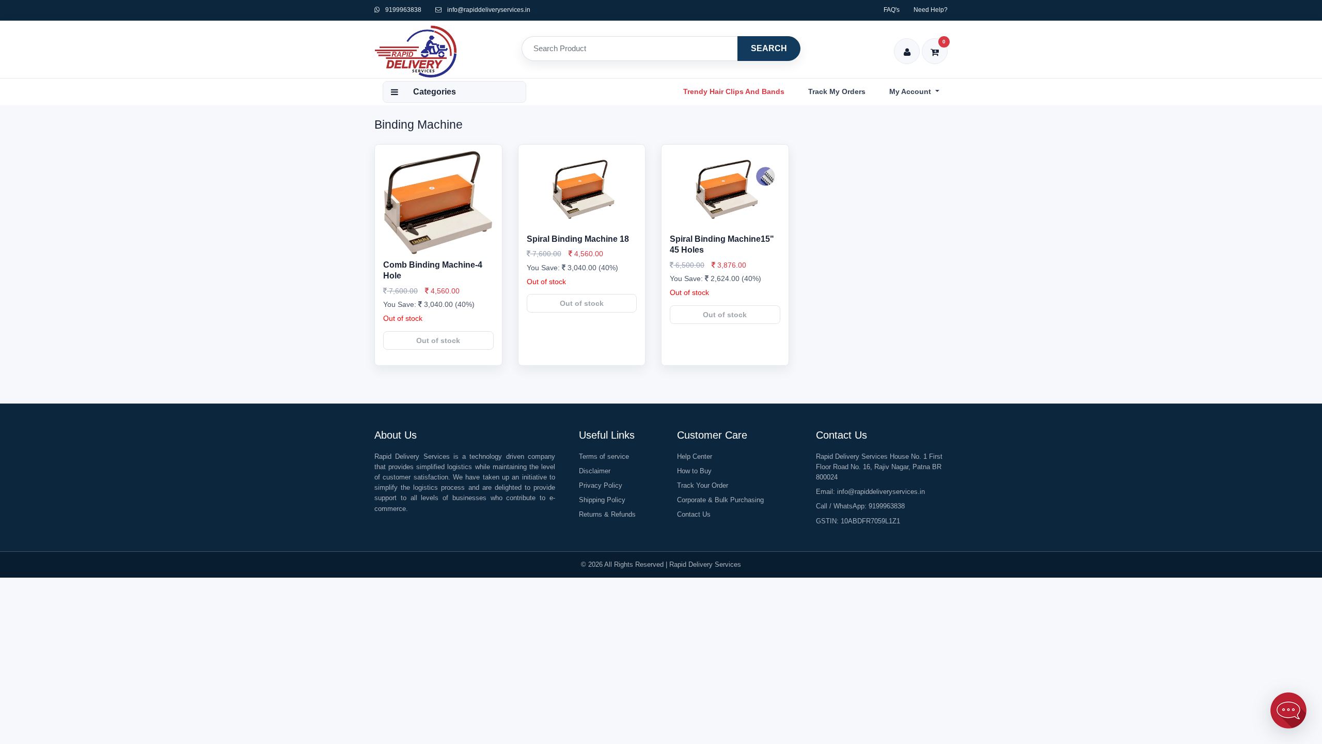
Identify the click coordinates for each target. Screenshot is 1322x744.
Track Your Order (702, 485)
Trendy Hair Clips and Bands (733, 91)
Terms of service (604, 456)
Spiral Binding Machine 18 (578, 239)
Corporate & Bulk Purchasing (720, 500)
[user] (907, 45)
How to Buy (694, 471)
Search (769, 48)
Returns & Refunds (607, 514)
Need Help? (931, 9)
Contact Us (694, 514)
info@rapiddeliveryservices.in (488, 9)
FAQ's (892, 9)
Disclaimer (594, 471)
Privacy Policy (600, 485)
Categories (434, 91)
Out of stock (438, 340)
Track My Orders (836, 91)
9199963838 (402, 9)
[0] (934, 45)
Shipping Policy (602, 500)
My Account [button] (911, 91)
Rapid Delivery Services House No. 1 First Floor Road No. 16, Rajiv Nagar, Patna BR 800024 (879, 467)
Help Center (694, 456)
